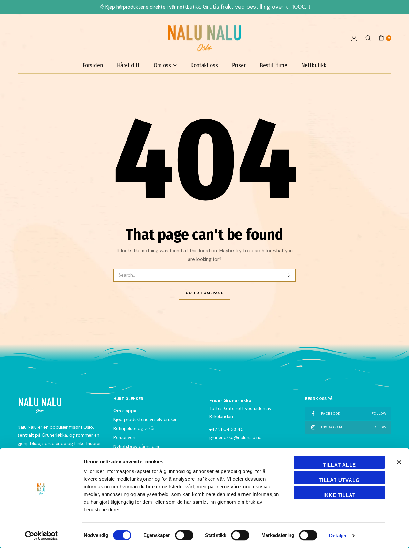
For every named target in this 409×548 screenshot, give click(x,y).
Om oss (162, 65)
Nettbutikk (313, 65)
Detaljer (338, 535)
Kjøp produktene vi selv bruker (145, 419)
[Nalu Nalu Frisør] (204, 38)
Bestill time (273, 65)
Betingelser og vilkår (134, 428)
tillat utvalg (339, 480)
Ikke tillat (339, 495)
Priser (239, 65)
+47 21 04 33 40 (226, 429)
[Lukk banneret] (399, 462)
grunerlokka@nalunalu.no (235, 437)
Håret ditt (128, 65)
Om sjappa (124, 410)
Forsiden (93, 65)
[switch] (184, 535)
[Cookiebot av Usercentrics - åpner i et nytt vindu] (41, 535)
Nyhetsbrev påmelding (137, 446)
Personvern (125, 437)
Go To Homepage (205, 293)
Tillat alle (339, 465)
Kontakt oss (204, 65)
